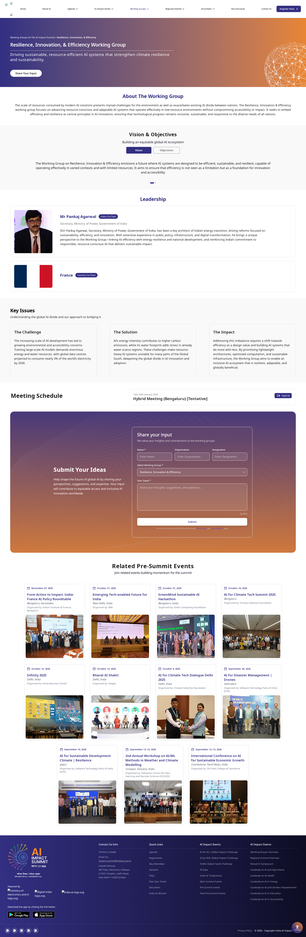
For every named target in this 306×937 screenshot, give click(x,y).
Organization (182, 449)
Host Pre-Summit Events (213, 893)
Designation (219, 449)
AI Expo (204, 869)
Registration (155, 857)
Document (154, 887)
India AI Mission (158, 893)
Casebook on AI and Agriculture (267, 869)
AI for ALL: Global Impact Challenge (219, 852)
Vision (138, 150)
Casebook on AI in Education (265, 893)
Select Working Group (150, 465)
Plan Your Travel (157, 881)
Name (141, 449)
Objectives (166, 150)
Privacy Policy (202, 528)
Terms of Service (217, 528)
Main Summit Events (211, 881)
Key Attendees (156, 863)
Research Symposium (261, 863)
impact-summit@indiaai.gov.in (115, 860)
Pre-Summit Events (210, 887)
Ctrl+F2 (297, 930)
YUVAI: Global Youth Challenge (216, 863)
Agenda (153, 852)
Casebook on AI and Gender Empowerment (273, 887)
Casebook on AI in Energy (264, 881)
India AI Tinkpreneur (211, 875)
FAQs (152, 875)
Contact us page (107, 851)
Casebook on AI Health (262, 875)
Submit (192, 522)
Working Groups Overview (264, 852)
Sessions (153, 869)
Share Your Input (26, 73)
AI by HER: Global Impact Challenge (219, 857)
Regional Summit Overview (264, 857)
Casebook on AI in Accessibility (266, 899)
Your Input (144, 480)
